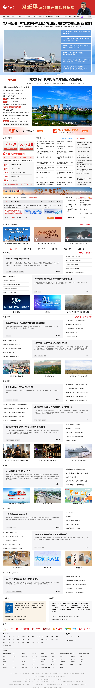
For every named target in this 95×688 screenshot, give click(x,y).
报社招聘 (27, 673)
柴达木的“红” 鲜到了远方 (43, 177)
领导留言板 (7, 198)
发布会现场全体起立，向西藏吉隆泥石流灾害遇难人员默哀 (84, 170)
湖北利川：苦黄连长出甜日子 (73, 576)
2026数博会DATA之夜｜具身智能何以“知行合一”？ (73, 83)
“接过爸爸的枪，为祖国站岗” (73, 428)
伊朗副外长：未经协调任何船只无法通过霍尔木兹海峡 (84, 183)
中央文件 (56, 12)
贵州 (57, 639)
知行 (11, 157)
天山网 (42, 664)
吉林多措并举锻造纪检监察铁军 (18, 172)
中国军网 (53, 661)
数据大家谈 (16, 312)
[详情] (55, 611)
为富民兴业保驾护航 (16, 176)
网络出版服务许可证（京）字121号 (55, 684)
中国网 (61, 659)
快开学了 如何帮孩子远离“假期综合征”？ (22, 579)
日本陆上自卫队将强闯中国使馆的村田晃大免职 (14, 412)
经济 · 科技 (13, 249)
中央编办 (53, 653)
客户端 (69, 16)
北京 (4, 636)
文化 (7, 527)
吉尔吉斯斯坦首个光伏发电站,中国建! (73, 53)
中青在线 (81, 659)
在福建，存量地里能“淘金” (43, 172)
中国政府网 (24, 656)
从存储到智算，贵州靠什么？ (33, 83)
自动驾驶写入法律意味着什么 (10, 292)
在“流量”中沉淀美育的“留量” (72, 524)
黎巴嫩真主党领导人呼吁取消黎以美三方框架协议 (15, 404)
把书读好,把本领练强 (13, 101)
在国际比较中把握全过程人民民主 (16, 99)
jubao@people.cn (61, 676)
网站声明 (66, 673)
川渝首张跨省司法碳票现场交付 (73, 324)
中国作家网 (24, 667)
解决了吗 (53, 201)
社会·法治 (8, 335)
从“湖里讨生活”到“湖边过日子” (18, 471)
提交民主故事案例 (33, 197)
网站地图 (71, 640)
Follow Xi (40, 12)
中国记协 (53, 656)
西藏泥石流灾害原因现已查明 (83, 147)
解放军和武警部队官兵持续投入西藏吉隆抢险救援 (26, 427)
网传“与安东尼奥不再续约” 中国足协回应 (13, 536)
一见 (20, 157)
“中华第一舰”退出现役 (78, 460)
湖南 (28, 639)
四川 (52, 639)
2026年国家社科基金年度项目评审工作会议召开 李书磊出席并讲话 (45, 143)
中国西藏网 (72, 661)
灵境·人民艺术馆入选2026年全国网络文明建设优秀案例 (65, 616)
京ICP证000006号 (67, 684)
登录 (89, 16)
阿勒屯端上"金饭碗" (8, 110)
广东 (33, 639)
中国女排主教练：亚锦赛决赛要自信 (12, 544)
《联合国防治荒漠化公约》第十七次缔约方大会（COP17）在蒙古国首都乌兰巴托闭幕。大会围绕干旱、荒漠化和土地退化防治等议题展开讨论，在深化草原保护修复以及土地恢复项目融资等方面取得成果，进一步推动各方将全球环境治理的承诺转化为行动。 (61, 412)
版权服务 (55, 673)
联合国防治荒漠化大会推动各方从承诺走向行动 (53, 407)
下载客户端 (23, 197)
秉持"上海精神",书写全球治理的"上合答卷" (74, 62)
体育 (14, 527)
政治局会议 (12, 160)
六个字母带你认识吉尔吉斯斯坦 (14, 69)
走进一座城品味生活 (78, 503)
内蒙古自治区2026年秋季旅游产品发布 (75, 469)
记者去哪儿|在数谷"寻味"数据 (11, 118)
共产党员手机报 (28, 184)
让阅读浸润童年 (16, 568)
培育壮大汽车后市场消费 (72, 264)
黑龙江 (38, 636)
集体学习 (18, 160)
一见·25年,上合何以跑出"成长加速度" (73, 67)
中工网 (23, 661)
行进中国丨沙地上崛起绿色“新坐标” (63, 123)
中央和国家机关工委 (64, 653)
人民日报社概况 (13, 673)
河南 (18, 639)
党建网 (61, 667)
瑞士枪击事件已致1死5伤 (27, 124)
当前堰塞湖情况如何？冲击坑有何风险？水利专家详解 (84, 165)
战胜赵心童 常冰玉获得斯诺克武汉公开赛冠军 (84, 179)
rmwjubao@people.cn (67, 679)
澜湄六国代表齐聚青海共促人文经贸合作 (76, 396)
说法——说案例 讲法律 (86, 213)
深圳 (38, 642)
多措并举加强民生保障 (9, 96)
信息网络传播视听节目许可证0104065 (17, 684)
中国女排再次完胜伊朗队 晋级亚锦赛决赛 (50, 534)
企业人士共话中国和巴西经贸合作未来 (75, 388)
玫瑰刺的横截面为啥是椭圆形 (10, 288)
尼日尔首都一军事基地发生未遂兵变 (12, 420)
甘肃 (18, 642)
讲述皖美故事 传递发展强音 (16, 503)
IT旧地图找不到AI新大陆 (9, 280)
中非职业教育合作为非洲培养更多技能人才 (76, 400)
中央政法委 (34, 653)
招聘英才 (33, 673)
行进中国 (68, 213)
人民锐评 (19, 16)
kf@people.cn (34, 679)
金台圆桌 (47, 312)
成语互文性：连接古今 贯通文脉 (73, 528)
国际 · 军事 (41, 249)
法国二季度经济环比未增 (47, 460)
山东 (14, 639)
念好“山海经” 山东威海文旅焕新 (64, 177)
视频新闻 (6, 224)
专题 (80, 26)
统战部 (14, 653)
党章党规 (24, 160)
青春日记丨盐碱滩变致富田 (44, 157)
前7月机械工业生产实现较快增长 (74, 260)
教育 (8, 317)
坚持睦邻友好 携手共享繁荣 (71, 26)
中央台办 (43, 653)
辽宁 (28, 636)
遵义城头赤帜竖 (15, 180)
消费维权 (21, 271)
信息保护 (77, 673)
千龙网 (4, 664)
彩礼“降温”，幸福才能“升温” (83, 173)
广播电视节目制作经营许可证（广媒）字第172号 (60, 681)
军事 (8, 381)
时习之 (5, 157)
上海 (42, 636)
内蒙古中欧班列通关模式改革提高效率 (75, 272)
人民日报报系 (7, 138)
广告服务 (38, 673)
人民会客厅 (15, 271)
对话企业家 (8, 271)
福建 (4, 639)
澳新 (78, 636)
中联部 (23, 653)
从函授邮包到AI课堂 (16, 376)
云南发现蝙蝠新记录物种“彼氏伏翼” (11, 284)
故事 (15, 157)
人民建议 (14, 198)
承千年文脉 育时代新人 (16, 164)
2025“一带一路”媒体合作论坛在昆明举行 (15, 619)
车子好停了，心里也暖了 (72, 336)
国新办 (61, 656)
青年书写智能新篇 (18, 90)
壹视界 (24, 157)
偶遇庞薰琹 (68, 516)
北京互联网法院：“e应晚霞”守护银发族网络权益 (25, 323)
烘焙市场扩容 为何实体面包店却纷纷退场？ (76, 584)
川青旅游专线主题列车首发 (16, 514)
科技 (36, 291)
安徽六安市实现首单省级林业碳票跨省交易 (76, 481)
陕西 (14, 642)
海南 (42, 639)
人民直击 (82, 217)
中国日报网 (43, 659)
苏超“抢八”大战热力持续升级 (10, 540)
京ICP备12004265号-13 (77, 681)
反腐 (7, 172)
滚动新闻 (40, 355)
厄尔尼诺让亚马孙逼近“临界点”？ (78, 312)
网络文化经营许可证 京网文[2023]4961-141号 (37, 684)
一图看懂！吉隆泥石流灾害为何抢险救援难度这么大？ (84, 161)
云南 (47, 207)
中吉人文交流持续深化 (69, 55)
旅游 (11, 527)
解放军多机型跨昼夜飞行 (78, 244)
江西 (9, 639)
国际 (4, 381)
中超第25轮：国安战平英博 (9, 532)
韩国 (72, 636)
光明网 (23, 659)
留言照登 (59, 201)
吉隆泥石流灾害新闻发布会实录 (14, 113)
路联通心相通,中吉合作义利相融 (71, 48)
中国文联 (14, 667)
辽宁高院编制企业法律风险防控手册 (74, 328)
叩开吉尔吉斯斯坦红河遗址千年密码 (16, 244)
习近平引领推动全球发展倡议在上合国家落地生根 (76, 60)
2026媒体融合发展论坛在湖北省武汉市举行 (16, 616)
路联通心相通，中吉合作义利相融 (19, 387)
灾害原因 (26, 113)
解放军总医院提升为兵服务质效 (73, 425)
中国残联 (5, 667)
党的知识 (29, 160)
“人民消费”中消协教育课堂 (15, 591)
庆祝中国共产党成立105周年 (85, 201)
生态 (39, 291)
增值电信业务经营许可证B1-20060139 (40, 681)
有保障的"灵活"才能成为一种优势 (19, 121)
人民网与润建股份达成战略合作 (59, 619)
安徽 (57, 636)
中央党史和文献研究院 (84, 653)
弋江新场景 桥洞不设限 (62, 167)
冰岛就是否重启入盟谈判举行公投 (16, 460)
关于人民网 (21, 673)
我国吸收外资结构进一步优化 (17, 259)
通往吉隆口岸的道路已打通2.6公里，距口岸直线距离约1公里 (84, 156)
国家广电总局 (34, 656)
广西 (38, 639)
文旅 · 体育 (68, 249)
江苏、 (58, 205)
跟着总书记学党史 (48, 12)
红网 (33, 664)
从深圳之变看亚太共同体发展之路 (12, 93)
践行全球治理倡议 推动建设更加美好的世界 (75, 69)
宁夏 (28, 642)
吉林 (33, 636)
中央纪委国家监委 (7, 653)
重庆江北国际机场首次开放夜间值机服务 (76, 485)
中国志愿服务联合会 (45, 667)
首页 (4, 16)
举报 (78, 16)
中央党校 (72, 653)
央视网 (14, 659)
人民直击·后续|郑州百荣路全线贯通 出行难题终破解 (15, 115)
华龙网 (14, 664)
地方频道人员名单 (7, 645)
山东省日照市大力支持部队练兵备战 (74, 432)
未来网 (80, 661)
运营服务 (44, 673)
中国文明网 (81, 656)
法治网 (14, 661)
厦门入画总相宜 (69, 512)
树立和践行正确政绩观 (85, 205)
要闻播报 (39, 138)
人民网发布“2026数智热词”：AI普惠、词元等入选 (51, 83)
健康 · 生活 (82, 249)
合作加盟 (49, 673)
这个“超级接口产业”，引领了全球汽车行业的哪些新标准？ (84, 143)
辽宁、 (51, 205)
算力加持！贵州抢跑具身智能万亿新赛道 (55, 79)
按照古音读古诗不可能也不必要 (11, 356)
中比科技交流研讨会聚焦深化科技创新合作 (76, 384)
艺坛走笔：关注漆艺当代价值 (73, 520)
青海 (23, 642)
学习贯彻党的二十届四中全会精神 (71, 206)
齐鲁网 (23, 664)
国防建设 (12, 440)
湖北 (23, 639)
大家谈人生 (47, 568)
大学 (45, 355)
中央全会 (5, 160)
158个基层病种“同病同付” (72, 332)
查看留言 (50, 217)
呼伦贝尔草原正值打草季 (78, 376)
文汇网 (61, 664)
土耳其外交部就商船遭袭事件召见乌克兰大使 (14, 416)
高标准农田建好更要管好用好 (73, 268)
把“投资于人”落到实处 (16, 168)
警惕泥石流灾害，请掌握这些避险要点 (75, 592)
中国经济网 (34, 659)
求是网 (4, 661)
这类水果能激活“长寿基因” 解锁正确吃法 (75, 580)
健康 (7, 591)
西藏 (9, 642)
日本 (67, 636)
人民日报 (6, 598)
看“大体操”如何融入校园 (9, 352)
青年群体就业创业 (70, 217)
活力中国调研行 (84, 209)
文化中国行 (78, 568)
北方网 (71, 664)
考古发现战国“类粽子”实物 (9, 340)
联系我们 (83, 673)
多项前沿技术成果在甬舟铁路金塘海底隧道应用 (53, 279)
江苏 (47, 636)
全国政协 (14, 656)
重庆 (47, 639)
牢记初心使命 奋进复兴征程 (72, 210)
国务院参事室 (44, 656)
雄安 (42, 642)
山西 (18, 636)
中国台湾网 (62, 661)
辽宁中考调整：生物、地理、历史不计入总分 (77, 473)
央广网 (33, 661)
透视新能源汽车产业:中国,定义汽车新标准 (14, 104)
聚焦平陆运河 (47, 503)
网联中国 (54, 249)
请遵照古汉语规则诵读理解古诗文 (11, 344)
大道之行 (31, 157)
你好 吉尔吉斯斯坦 (73, 41)
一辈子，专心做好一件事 (9, 276)
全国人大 (5, 656)
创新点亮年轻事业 (8, 90)
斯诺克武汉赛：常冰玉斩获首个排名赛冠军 (13, 548)
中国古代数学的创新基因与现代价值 (12, 348)
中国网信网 (72, 656)
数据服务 (61, 673)
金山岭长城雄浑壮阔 (47, 376)
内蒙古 (23, 636)
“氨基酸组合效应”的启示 (71, 440)
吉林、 (55, 205)
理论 (7, 164)
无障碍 (74, 16)
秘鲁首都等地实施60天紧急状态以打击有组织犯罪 (15, 408)
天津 (9, 636)
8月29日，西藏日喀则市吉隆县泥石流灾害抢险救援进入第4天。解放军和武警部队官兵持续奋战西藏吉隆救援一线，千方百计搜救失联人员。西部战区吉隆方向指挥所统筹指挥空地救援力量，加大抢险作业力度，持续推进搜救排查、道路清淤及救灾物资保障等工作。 (32, 432)
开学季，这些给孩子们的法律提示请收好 (76, 320)
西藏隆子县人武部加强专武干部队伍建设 (76, 436)
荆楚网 (52, 664)
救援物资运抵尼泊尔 (48, 184)
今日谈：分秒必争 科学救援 (83, 151)
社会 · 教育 (27, 249)
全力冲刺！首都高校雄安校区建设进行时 (50, 343)
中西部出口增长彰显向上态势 (73, 256)
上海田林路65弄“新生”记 (72, 477)
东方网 (52, 667)
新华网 (4, 659)
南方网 (80, 664)
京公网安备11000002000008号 (79, 684)
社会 (4, 317)
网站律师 (72, 673)
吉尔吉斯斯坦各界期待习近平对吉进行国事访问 (76, 46)
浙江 (52, 636)
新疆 (33, 642)
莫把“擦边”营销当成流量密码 (47, 244)
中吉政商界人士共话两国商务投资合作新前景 (77, 392)
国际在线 (43, 661)
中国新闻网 (53, 659)
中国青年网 (72, 659)
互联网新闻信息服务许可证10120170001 (21, 681)
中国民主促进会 (35, 667)
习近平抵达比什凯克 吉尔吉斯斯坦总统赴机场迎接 (26, 26)
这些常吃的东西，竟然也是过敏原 (74, 588)
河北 (14, 636)
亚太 (11, 400)
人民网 (51, 598)
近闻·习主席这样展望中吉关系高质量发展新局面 (51, 26)
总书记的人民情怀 (70, 200)
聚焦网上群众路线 (45, 201)
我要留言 (58, 217)
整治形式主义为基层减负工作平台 (13, 184)
